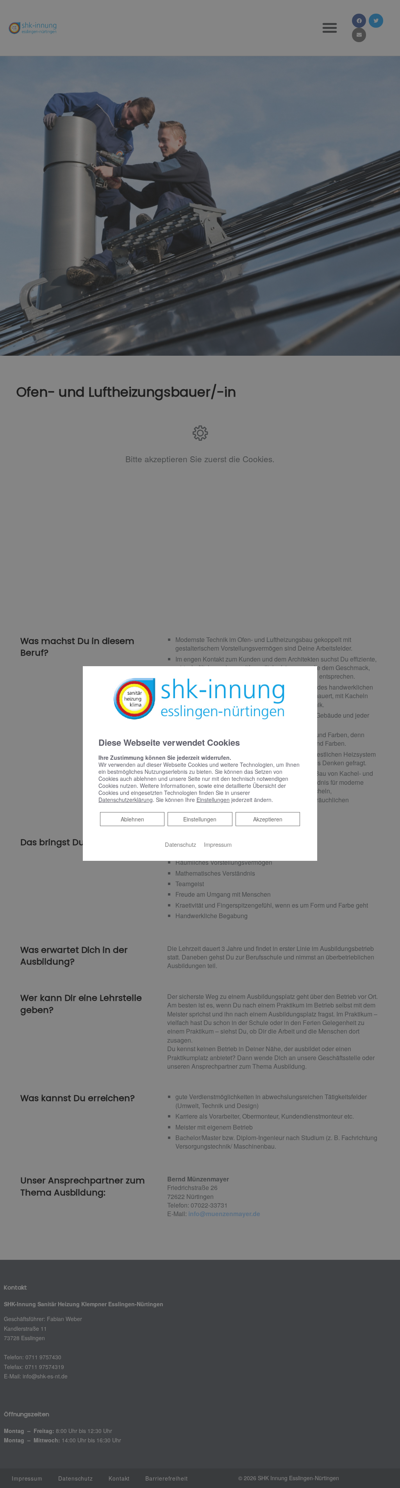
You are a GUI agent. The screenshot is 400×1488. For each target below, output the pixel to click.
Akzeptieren (267, 819)
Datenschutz (180, 844)
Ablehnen (132, 819)
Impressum (218, 844)
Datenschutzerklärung (125, 799)
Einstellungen (199, 819)
